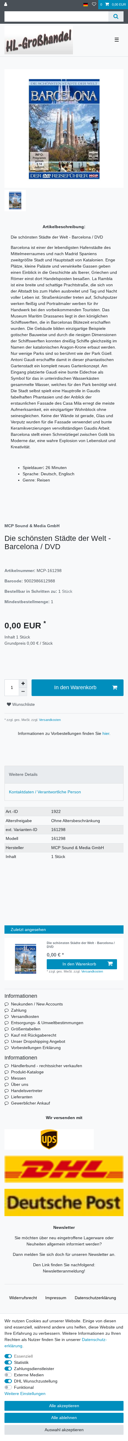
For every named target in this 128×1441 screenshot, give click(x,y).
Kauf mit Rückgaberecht (33, 1035)
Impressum (55, 1297)
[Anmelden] (6, 4)
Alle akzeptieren (64, 1405)
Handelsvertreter (27, 1090)
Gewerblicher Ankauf (30, 1103)
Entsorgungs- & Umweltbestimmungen (47, 1022)
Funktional (24, 1387)
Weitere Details (23, 774)
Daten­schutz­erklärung (95, 1297)
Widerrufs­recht (23, 1297)
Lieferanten (21, 1096)
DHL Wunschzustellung (35, 1381)
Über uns (19, 1084)
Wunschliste (23, 704)
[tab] (64, 774)
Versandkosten (49, 720)
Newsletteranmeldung (63, 1271)
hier (105, 733)
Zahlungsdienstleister (34, 1368)
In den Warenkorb (75, 687)
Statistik (21, 1362)
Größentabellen (25, 1029)
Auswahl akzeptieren (64, 1429)
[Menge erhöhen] (23, 683)
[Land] (85, 4)
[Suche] (116, 16)
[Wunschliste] (94, 4)
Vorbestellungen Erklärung (36, 1047)
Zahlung (18, 1010)
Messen (18, 1078)
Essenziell (23, 1356)
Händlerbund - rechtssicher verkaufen (46, 1065)
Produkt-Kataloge (27, 1072)
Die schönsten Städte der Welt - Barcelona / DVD (81, 944)
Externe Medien (29, 1374)
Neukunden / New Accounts (37, 1004)
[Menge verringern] (23, 692)
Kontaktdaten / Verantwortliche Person (45, 791)
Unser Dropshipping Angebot (38, 1041)
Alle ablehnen (64, 1417)
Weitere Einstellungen (25, 1393)
